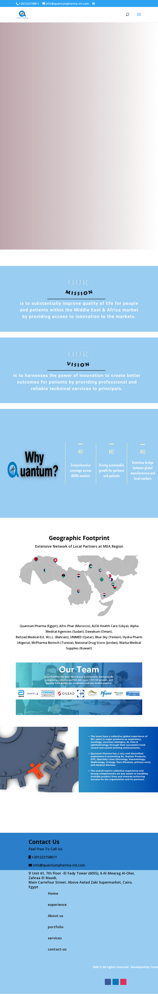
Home (53, 893)
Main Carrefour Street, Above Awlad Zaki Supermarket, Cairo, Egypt (81, 884)
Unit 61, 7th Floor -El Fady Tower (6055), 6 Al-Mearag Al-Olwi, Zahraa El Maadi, (82, 875)
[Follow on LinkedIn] (116, 982)
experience (57, 904)
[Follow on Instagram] (123, 982)
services (55, 938)
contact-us (57, 949)
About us (55, 915)
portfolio (56, 927)
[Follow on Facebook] (108, 982)
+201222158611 (29, 3)
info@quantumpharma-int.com (59, 865)
